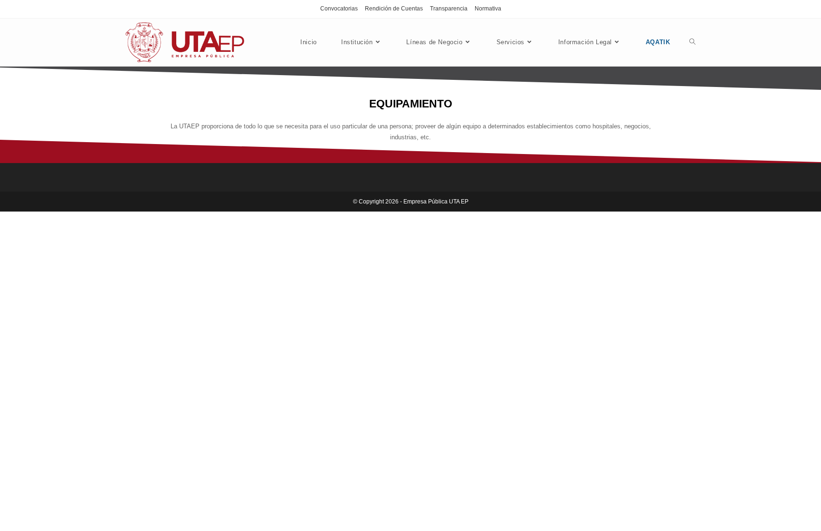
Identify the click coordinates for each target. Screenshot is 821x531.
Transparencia (449, 8)
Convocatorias (339, 8)
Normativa (488, 8)
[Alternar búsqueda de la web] (692, 42)
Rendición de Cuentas (394, 8)
